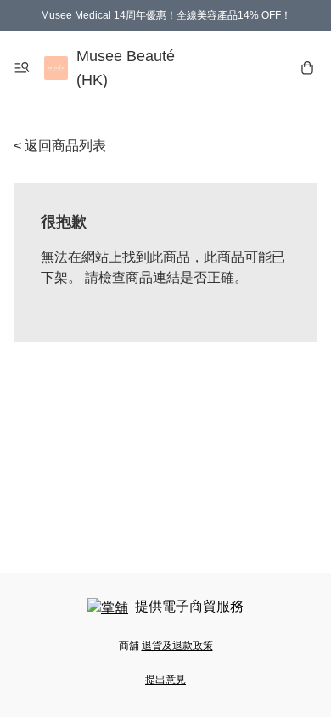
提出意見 (165, 680)
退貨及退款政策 (177, 646)
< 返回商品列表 (60, 145)
